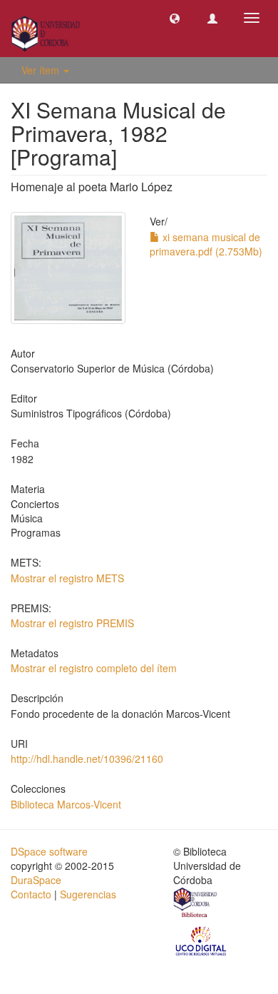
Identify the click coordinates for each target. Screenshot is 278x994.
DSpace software (49, 851)
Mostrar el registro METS (67, 578)
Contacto (31, 894)
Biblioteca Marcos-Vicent (66, 804)
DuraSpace (36, 880)
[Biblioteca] (196, 904)
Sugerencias (88, 894)
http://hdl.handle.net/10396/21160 (87, 758)
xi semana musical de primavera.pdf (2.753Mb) (206, 244)
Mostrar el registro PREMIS (72, 623)
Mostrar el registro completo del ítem (94, 668)
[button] (174, 18)
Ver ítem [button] (41, 70)
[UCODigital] (201, 940)
